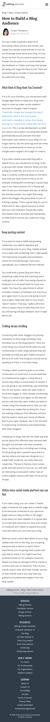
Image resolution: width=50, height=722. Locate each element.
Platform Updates (25, 673)
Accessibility (25, 690)
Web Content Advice (18, 12)
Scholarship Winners (25, 651)
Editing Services (25, 605)
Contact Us (25, 687)
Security (25, 694)
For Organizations (25, 669)
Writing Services (25, 615)
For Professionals (25, 665)
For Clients (25, 662)
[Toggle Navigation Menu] (46, 4)
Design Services (25, 612)
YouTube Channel (24, 637)
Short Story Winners (25, 644)
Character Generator (23, 630)
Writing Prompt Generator (25, 626)
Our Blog (25, 633)
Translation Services (25, 608)
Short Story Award (25, 640)
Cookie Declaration (25, 705)
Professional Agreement (25, 708)
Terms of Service (25, 698)
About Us (25, 683)
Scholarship (25, 648)
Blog (4, 12)
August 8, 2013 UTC (20, 33)
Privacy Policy (25, 701)
